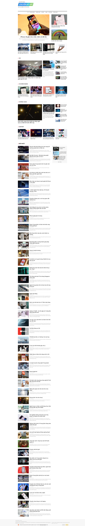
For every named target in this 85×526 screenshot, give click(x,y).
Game (46, 12)
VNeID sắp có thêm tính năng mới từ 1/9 (39, 354)
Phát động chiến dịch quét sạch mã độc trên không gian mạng (23, 95)
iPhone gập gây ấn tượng (36, 215)
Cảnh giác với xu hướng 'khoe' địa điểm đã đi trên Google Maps (49, 53)
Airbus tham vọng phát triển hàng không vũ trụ (64, 120)
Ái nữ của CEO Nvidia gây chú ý (37, 345)
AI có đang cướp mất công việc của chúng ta (62, 153)
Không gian (38, 12)
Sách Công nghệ (54, 146)
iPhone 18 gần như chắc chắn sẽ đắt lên (34, 37)
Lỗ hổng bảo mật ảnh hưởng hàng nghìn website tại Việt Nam (61, 95)
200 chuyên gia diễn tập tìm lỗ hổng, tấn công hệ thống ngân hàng (36, 95)
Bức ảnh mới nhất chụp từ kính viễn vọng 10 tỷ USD (64, 105)
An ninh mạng (32, 12)
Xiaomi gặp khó (33, 371)
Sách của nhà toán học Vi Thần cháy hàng (40, 302)
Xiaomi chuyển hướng (35, 250)
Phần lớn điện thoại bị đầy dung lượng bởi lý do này (58, 26)
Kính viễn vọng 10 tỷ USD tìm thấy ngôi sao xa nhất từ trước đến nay (29, 122)
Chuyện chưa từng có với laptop (38, 501)
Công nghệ (55, 12)
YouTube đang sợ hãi (35, 328)
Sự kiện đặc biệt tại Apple (56, 40)
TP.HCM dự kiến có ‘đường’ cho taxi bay (39, 337)
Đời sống (50, 12)
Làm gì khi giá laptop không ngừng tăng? (40, 432)
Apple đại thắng (33, 293)
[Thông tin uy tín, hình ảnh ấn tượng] (26, 7)
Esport (42, 12)
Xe (20, 58)
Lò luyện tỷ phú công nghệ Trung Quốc (39, 363)
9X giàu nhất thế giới (35, 449)
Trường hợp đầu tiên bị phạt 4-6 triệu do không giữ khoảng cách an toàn (64, 68)
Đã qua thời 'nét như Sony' (36, 397)
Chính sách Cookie (43, 524)
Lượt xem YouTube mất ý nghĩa (37, 492)
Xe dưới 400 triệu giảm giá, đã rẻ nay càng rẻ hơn (64, 73)
